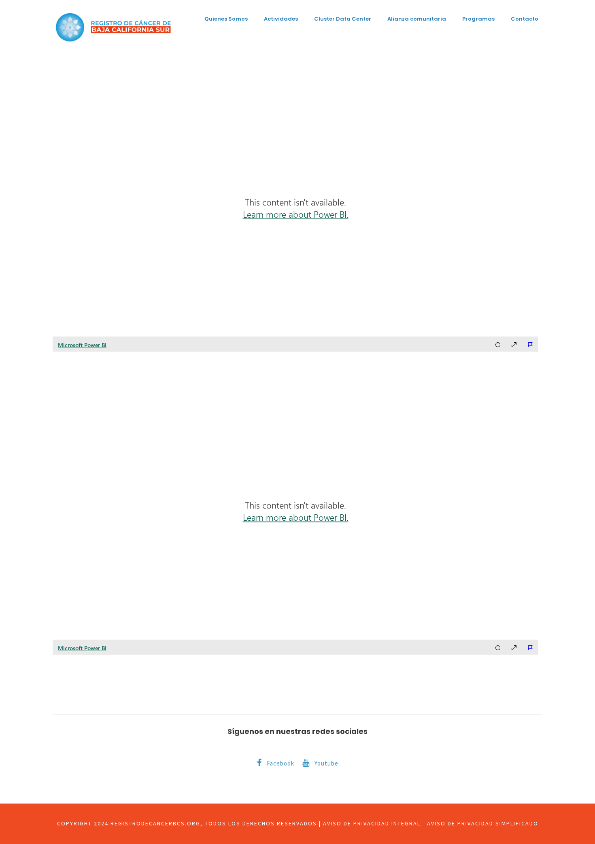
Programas (478, 19)
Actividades (281, 19)
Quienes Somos (226, 19)
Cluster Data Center (342, 19)
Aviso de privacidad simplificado (482, 823)
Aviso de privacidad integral (372, 823)
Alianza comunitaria (416, 19)
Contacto (524, 19)
